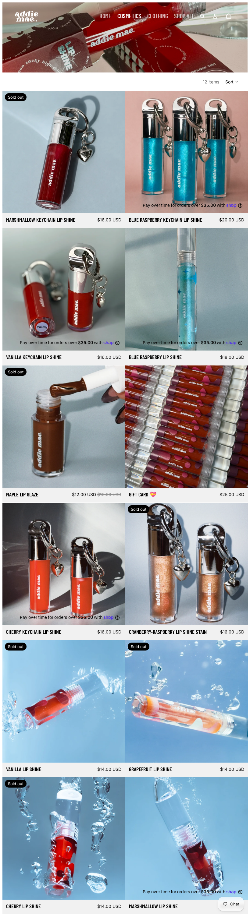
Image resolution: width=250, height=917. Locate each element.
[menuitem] (105, 16)
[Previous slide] (11, 152)
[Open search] (202, 16)
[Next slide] (116, 152)
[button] (232, 81)
